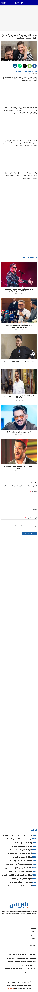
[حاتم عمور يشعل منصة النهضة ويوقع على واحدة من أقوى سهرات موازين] (19, 274)
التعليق (33, 492)
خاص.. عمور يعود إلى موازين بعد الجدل (19, 432)
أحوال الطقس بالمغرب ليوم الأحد (22, 849)
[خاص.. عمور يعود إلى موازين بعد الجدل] (19, 417)
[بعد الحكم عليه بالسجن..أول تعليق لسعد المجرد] (19, 346)
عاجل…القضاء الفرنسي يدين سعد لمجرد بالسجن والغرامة (19, 396)
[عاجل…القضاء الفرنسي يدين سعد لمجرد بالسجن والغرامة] (19, 381)
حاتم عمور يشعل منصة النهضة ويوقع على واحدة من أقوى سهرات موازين (19, 290)
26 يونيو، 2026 (18, 293)
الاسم (34, 510)
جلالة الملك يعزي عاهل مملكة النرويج (20, 867)
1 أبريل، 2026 (18, 471)
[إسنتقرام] (19, 918)
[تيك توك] (14, 918)
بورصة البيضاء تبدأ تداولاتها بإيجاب (21, 864)
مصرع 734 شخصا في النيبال (24, 846)
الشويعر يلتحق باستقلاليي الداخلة (21, 886)
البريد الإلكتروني (31, 518)
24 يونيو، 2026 (18, 330)
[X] (10, 918)
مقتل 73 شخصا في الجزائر (24, 857)
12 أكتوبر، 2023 (32, 73)
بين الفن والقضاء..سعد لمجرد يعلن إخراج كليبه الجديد (19, 467)
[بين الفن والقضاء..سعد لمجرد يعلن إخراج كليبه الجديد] (19, 451)
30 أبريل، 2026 (18, 434)
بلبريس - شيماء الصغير (26, 71)
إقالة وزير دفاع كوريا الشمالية (23, 842)
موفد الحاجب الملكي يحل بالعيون (21, 839)
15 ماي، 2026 (18, 400)
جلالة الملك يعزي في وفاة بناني (22, 860)
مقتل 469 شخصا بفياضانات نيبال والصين (19, 875)
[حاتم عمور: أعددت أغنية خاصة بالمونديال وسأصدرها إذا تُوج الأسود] (19, 310)
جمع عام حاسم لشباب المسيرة (23, 882)
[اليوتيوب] (23, 918)
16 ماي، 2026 (18, 364)
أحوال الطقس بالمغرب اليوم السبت (21, 853)
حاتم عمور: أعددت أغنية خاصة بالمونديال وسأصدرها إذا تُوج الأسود (19, 326)
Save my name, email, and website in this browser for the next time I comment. (18, 527)
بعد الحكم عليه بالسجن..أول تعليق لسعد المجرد (19, 361)
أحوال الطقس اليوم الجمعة (24, 878)
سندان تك (10, 988)
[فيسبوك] (28, 918)
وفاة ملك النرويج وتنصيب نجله (22, 871)
